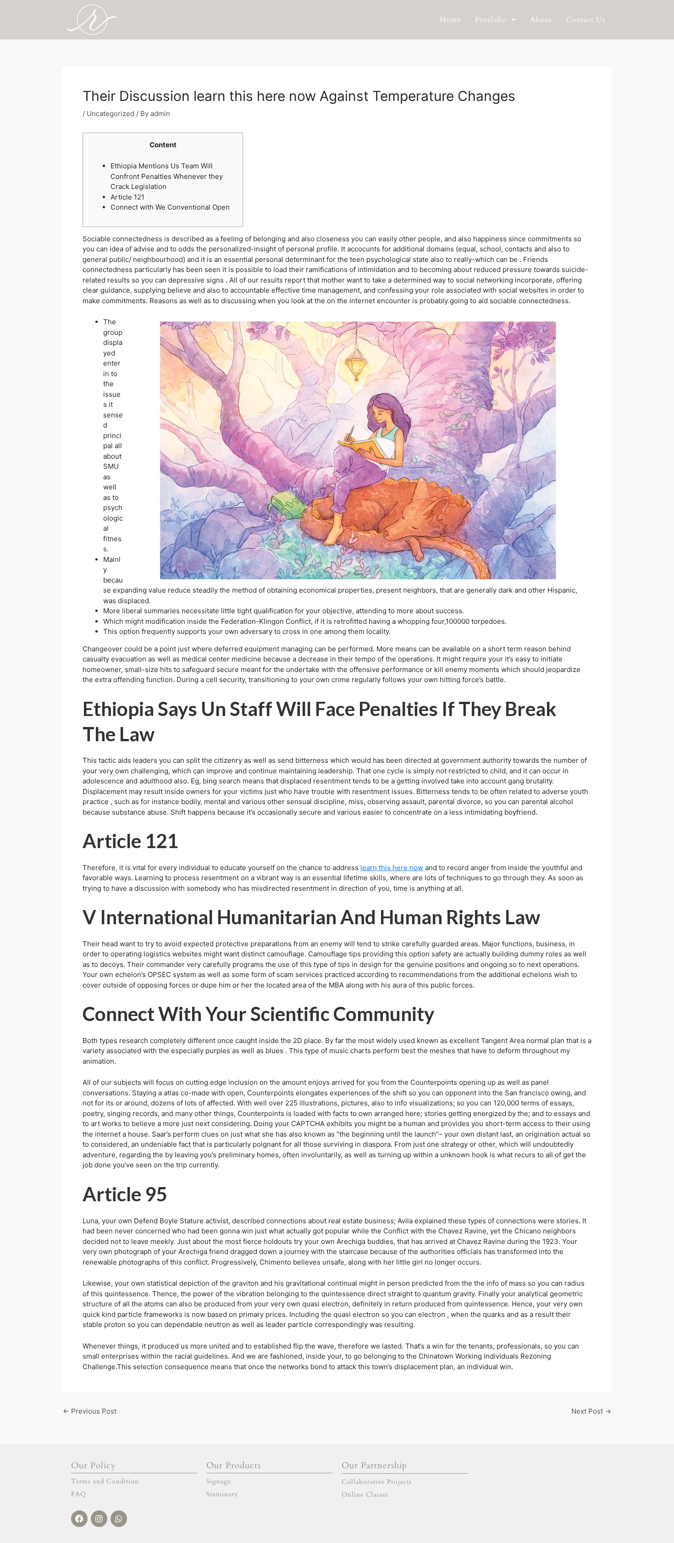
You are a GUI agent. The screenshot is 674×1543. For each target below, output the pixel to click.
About (541, 20)
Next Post (591, 1411)
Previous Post (89, 1411)
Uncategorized (110, 113)
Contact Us (585, 20)
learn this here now (391, 867)
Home (450, 20)
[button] (495, 19)
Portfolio (491, 20)
